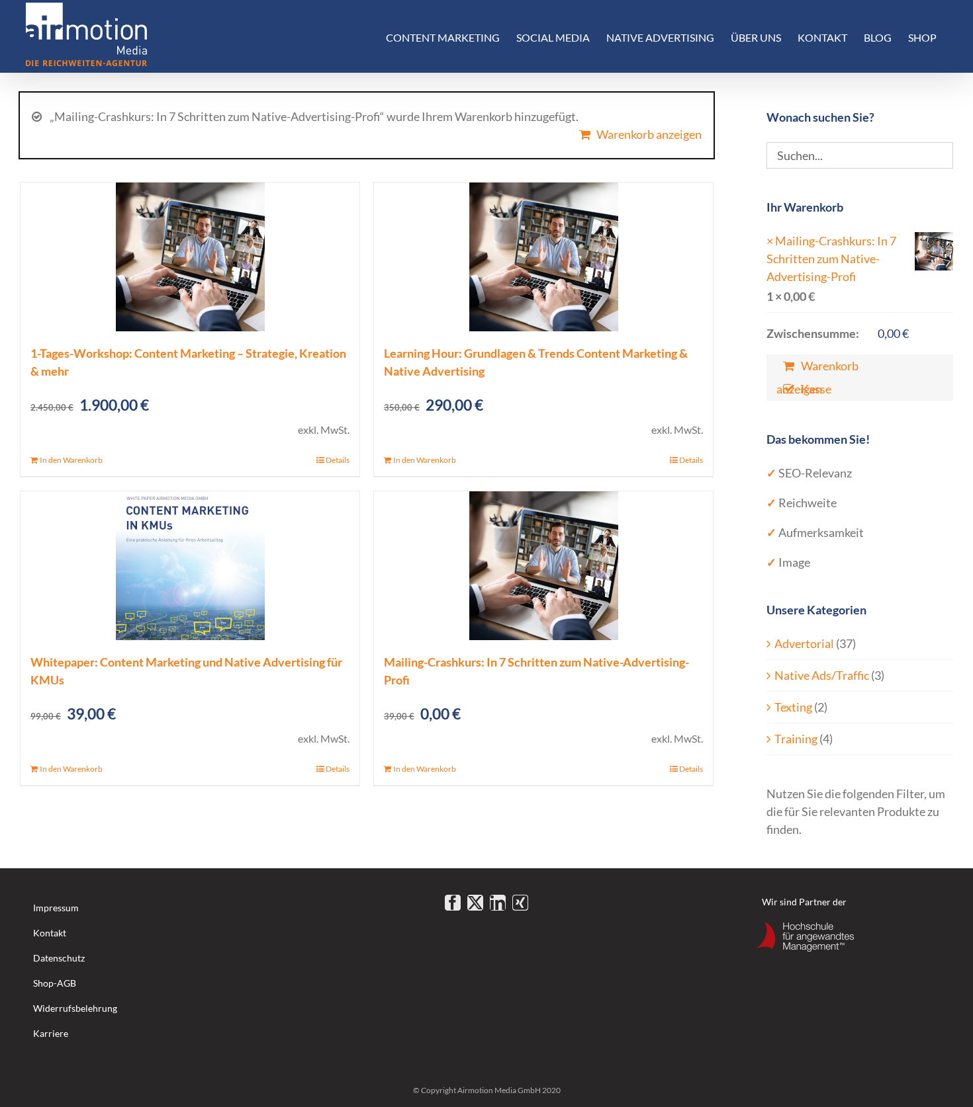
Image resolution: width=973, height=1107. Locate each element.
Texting (793, 707)
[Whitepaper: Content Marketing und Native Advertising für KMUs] (190, 565)
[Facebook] (453, 903)
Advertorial (804, 643)
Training (795, 738)
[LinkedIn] (498, 903)
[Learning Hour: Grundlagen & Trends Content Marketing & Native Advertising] (543, 257)
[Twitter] (475, 903)
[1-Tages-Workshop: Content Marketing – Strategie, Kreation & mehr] (190, 257)
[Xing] (520, 903)
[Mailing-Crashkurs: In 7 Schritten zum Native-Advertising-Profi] (543, 565)
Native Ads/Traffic (821, 675)
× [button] (769, 240)
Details (337, 460)
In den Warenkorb (71, 460)
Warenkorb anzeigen (649, 134)
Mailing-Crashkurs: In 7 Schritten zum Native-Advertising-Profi (831, 258)
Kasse (816, 389)
